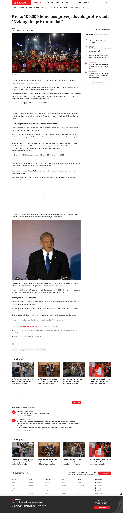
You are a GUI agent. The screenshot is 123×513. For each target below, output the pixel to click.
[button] (14, 368)
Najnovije (21, 7)
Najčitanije (28, 7)
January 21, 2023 (40, 103)
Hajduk (30, 488)
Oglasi (72, 3)
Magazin (48, 479)
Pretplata (37, 3)
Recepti (64, 485)
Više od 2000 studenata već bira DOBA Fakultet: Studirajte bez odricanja (98, 57)
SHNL (30, 490)
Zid (44, 3)
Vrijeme (80, 490)
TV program (81, 485)
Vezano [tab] (106, 34)
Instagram (100, 488)
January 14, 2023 (57, 155)
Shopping (47, 482)
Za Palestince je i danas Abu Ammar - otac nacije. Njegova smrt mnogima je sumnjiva (100, 49)
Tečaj (79, 482)
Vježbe (63, 490)
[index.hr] (21, 2)
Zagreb (53, 7)
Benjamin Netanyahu (27, 350)
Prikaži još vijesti (97, 82)
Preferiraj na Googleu (104, 29)
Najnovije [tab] (89, 34)
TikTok (99, 490)
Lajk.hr (63, 488)
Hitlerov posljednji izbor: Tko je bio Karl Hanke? (99, 40)
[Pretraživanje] (109, 2)
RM (14, 412)
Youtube (99, 485)
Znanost (71, 7)
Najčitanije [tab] (98, 34)
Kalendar (77, 7)
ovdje (55, 330)
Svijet (42, 7)
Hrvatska (36, 7)
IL (13, 420)
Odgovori (64, 493)
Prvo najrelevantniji (28, 407)
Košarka (31, 493)
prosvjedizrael (40, 350)
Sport (57, 3)
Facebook (100, 482)
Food (46, 490)
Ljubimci (47, 488)
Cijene (79, 3)
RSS (79, 493)
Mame (46, 493)
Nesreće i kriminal (62, 7)
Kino (79, 488)
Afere (83, 7)
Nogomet (31, 482)
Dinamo (31, 485)
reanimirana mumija (22, 411)
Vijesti (50, 3)
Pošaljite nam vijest (100, 493)
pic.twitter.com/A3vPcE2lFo (22, 151)
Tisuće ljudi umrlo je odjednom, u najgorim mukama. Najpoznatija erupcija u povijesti (99, 74)
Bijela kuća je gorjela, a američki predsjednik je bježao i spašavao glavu (99, 65)
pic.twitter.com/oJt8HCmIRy (41, 99)
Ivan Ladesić (20, 419)
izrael (15, 350)
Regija (47, 7)
